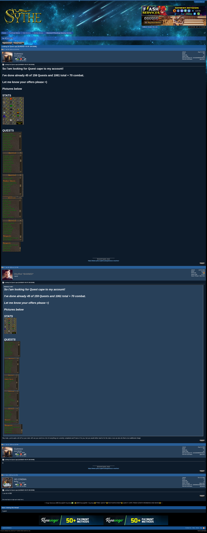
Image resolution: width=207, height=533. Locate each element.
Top (201, 527)
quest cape (10, 38)
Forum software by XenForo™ (15, 530)
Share (202, 263)
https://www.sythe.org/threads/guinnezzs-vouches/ (103, 261)
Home (197, 527)
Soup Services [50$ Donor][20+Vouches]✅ (59, 503)
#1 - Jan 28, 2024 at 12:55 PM (11, 49)
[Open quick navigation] (204, 33)
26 (204, 479)
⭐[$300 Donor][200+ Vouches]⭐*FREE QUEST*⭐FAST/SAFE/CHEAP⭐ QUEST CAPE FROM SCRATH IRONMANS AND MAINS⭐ (117, 503)
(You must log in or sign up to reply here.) (13, 499)
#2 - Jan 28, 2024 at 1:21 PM (10, 267)
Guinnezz (18, 54)
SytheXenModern (7, 527)
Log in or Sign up (199, 1)
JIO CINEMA (20, 479)
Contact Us (188, 527)
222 (204, 53)
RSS (204, 528)
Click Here (202, 276)
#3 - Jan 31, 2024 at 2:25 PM (10, 444)
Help (193, 527)
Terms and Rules (202, 530)
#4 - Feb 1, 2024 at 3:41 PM (10, 475)
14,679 (203, 271)
